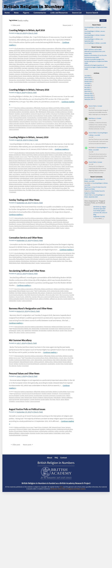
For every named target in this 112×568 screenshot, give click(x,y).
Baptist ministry (49, 158)
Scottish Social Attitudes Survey (17, 78)
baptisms (24, 293)
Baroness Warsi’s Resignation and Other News (30, 308)
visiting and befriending (62, 190)
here (61, 487)
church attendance (19, 48)
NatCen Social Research (46, 68)
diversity (26, 58)
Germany (68, 427)
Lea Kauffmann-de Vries (58, 66)
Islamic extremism (65, 62)
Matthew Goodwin (51, 429)
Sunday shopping (35, 399)
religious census (63, 74)
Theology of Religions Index (33, 80)
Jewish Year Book (18, 119)
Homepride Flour (32, 117)
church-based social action (16, 295)
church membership (64, 393)
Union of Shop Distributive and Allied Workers (25, 228)
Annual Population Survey (65, 110)
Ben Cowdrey (60, 52)
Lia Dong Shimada (14, 178)
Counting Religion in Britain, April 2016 (27, 30)
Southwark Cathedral (58, 186)
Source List (77, 12)
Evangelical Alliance (51, 58)
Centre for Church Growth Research (31, 393)
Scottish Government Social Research (29, 364)
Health (11, 172)
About (49, 457)
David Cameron (29, 395)
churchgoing (43, 257)
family (57, 295)
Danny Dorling (13, 58)
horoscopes (65, 295)
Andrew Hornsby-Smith (57, 291)
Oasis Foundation (31, 70)
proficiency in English (23, 182)
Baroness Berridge (32, 293)
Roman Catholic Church (15, 76)
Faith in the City (19, 170)
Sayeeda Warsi (43, 330)
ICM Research (12, 330)
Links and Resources (59, 12)
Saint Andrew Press (44, 76)
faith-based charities (20, 60)
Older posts (15, 25)
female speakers (48, 115)
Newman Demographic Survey (17, 70)
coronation (70, 257)
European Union (40, 58)
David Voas (20, 58)
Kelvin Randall (29, 176)
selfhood (52, 299)
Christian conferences (61, 112)
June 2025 (87, 85)
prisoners (17, 74)
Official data (58, 48)
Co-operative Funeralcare (55, 257)
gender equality (48, 60)
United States (57, 433)
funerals (27, 259)
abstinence (45, 110)
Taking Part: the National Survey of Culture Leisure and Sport (30, 125)
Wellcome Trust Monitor (64, 80)
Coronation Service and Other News (26, 237)
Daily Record (47, 166)
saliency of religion (44, 299)
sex (56, 299)
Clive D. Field (32, 33)
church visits (52, 56)
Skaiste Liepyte (47, 186)
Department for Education (38, 295)
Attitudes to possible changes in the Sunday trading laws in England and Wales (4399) (96, 61)
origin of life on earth (58, 70)
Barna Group (36, 220)
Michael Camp (28, 397)
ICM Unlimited (19, 62)
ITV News (41, 64)
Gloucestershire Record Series (47, 170)
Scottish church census (36, 186)
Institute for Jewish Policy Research (48, 259)
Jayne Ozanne (16, 174)
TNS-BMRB (58, 125)
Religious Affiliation (52, 74)
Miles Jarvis (40, 297)
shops (56, 123)
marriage (34, 297)
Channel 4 (54, 54)
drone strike (12, 259)
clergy (19, 166)
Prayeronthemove (47, 121)
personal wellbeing (24, 121)
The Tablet (29, 190)
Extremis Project (56, 427)
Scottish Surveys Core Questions (45, 123)
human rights (34, 172)
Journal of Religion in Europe (17, 66)
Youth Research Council (42, 82)
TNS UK (58, 399)
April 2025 (87, 89)
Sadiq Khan (36, 76)
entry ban (43, 168)
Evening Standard (38, 115)
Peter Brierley (17, 72)
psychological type (26, 74)
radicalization (48, 182)
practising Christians (46, 72)
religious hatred (57, 362)
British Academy (58, 160)
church (61, 358)
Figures (26, 12)
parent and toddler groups (51, 297)
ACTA (48, 291)
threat (33, 190)
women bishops (20, 401)
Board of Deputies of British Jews (56, 255)
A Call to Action (42, 291)
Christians (17, 114)
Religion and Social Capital (28, 50)
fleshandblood (20, 259)
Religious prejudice (61, 50)
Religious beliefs (40, 50)
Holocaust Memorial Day (20, 117)
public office (68, 431)
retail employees (64, 184)
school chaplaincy (25, 399)
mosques (19, 224)
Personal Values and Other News (24, 373)
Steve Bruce (59, 78)
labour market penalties (52, 176)
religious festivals (14, 110)
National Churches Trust (57, 119)
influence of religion (22, 429)
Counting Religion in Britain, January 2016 (28, 137)
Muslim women (13, 180)
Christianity (36, 257)
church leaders (33, 56)
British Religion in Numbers (56, 463)
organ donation (41, 261)
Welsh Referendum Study (28, 263)
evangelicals (60, 58)
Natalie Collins (47, 119)
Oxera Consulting (50, 180)
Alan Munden (35, 156)
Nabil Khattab (27, 180)
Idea (24, 62)
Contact (100, 106)
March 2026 (87, 77)
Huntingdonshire (43, 172)
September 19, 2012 (99, 216)
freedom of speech (32, 60)
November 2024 (88, 97)
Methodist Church (32, 119)
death (63, 166)
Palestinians (28, 330)
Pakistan (25, 431)
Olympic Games (18, 431)
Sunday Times (63, 330)
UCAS (62, 125)
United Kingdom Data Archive (46, 228)
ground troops (60, 170)
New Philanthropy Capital (61, 68)
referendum (43, 74)
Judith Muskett (30, 66)
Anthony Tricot (66, 156)
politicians (51, 431)
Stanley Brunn (17, 188)
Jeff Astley (47, 64)
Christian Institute (46, 393)
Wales (70, 261)
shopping (32, 433)
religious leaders (24, 433)
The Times (52, 399)
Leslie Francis (69, 66)
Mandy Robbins (39, 178)
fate (61, 295)
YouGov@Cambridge (65, 127)
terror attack (63, 188)
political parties (43, 431)
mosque (40, 119)
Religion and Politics (14, 50)
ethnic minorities (50, 295)
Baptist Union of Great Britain (62, 158)
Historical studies (30, 48)
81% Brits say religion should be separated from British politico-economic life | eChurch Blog (100, 210)
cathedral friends (46, 54)
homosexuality (66, 60)
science (53, 76)
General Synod (37, 222)
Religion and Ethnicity (68, 48)
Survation (37, 188)
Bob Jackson (41, 293)
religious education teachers (17, 123)
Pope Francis (31, 72)
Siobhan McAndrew (40, 78)
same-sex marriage (19, 186)
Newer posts (68, 25)
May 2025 (87, 87)
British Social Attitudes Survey (32, 54)
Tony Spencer (45, 80)
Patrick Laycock (59, 180)
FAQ (56, 457)
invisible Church (48, 62)
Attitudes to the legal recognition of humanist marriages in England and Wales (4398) (95, 67)
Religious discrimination (15, 184)
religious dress (49, 362)
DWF (50, 427)
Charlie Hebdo (58, 162)
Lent (25, 119)
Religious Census (50, 50)
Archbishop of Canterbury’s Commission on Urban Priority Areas (27, 158)
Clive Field (27, 295)
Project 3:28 (56, 121)
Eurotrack (30, 115)
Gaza (72, 328)
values (18, 332)
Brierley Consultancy (32, 160)
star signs (64, 123)
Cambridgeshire (68, 160)
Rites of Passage (21, 291)
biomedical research (14, 54)
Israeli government (33, 64)
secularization (31, 78)
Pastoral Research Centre (26, 362)
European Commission (49, 395)
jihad (54, 360)
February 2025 (88, 93)
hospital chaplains (42, 117)
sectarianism (43, 364)
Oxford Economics (68, 224)
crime (32, 360)
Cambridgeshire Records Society (18, 162)
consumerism (65, 56)
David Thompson (56, 166)
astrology (32, 112)
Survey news (17, 52)
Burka (46, 358)
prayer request (13, 182)
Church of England (43, 56)
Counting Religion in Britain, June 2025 (95, 43)
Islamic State (12, 64)
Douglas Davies (13, 168)
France (63, 427)
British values (50, 112)
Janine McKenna (47, 360)
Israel (26, 64)
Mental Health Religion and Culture (53, 178)
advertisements (53, 110)
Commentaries (40, 12)
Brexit (22, 54)
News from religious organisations (44, 48)
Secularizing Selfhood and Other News (27, 270)
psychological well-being (37, 182)
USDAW (52, 127)
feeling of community (65, 328)
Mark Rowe (92, 118)
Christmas (22, 164)
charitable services (63, 54)
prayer (64, 72)
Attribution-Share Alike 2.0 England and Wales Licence (67, 489)
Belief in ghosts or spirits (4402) (93, 49)
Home (7, 12)
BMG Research (42, 112)
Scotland (71, 76)
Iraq (67, 172)
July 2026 (87, 75)
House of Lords (20, 297)
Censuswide (49, 162)
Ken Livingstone (39, 66)
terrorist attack (21, 80)
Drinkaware (32, 58)
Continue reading (62, 149)
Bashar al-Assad (13, 160)
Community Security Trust (38, 114)
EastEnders (24, 115)
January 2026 (88, 79)
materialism (31, 68)
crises (70, 56)
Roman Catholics (27, 76)
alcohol (28, 52)
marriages (24, 68)
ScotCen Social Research (62, 76)
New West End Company (38, 180)
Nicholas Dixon (25, 261)
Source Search (92, 12)
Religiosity (70, 297)
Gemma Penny (34, 170)
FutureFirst (41, 60)
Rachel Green (63, 297)
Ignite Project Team (53, 172)
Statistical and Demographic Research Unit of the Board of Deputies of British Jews (37, 226)
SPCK (60, 123)
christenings (49, 293)
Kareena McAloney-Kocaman (17, 176)
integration (29, 62)
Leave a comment (63, 82)
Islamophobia (20, 64)
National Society (48, 397)
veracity (53, 190)
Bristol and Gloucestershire (46, 160)
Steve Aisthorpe (51, 78)
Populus (38, 72)
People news (44, 108)
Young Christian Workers (20, 82)
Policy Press (24, 72)
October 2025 (88, 81)
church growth (57, 293)
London (11, 68)
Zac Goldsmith (54, 82)
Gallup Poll (27, 170)
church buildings (25, 114)
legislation (43, 429)
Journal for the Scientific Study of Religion (51, 174)
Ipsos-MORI (57, 62)
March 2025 (87, 91)
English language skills (34, 168)
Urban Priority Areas (45, 190)
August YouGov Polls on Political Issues (27, 409)
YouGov (11, 82)
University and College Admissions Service (38, 127)
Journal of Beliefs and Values (62, 64)
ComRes (58, 56)
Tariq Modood (56, 188)
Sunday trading (67, 78)
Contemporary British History (22, 360)
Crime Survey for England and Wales (60, 114)
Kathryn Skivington (61, 360)
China (39, 427)
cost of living (40, 166)
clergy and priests (26, 166)
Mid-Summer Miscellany (20, 340)
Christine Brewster (14, 164)
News (16, 12)
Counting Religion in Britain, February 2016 (29, 89)
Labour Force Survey (39, 176)
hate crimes (68, 170)
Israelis (19, 330)
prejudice (61, 431)
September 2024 (88, 99)
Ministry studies (39, 153)
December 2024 (88, 95)
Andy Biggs (18, 293)
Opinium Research (14, 362)
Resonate (71, 74)
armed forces (17, 393)
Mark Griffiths (17, 68)
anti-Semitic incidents (15, 112)
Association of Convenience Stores (22, 220)
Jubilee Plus (27, 297)
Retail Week (35, 330)
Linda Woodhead (24, 178)
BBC (37, 112)
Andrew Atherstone (56, 156)
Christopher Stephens (32, 164)
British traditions (17, 257)
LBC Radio (62, 176)
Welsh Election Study (14, 263)
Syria (42, 188)
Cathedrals (30, 162)
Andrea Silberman (45, 156)
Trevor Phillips (53, 80)
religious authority (39, 362)
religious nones (27, 184)
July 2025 (87, 83)
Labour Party (47, 66)
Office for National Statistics (44, 70)
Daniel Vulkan (35, 328)
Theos (66, 261)
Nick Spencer (33, 261)
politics (56, 431)
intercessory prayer (38, 62)
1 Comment (13, 192)
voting (63, 433)
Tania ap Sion (12, 80)
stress (23, 188)
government (12, 429)
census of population (40, 162)
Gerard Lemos (57, 60)
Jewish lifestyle (35, 174)
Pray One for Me (57, 72)
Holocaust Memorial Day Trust (21, 172)
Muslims (37, 68)
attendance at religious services (47, 52)
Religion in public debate (55, 154)
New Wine (71, 68)
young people (32, 82)
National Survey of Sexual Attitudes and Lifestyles (49, 224)
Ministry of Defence (38, 397)
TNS (15, 332)
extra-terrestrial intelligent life (24, 222)
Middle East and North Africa (65, 429)
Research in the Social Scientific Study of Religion (45, 184)
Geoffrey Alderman (47, 222)
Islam (49, 117)
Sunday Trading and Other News (24, 199)
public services (36, 74)
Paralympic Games (33, 431)
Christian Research (23, 56)
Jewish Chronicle (25, 174)
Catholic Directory (54, 358)
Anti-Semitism (34, 52)
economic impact (22, 168)
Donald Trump (16, 115)
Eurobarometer (44, 328)
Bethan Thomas (69, 52)
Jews (52, 64)
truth (37, 190)
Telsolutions (50, 125)
